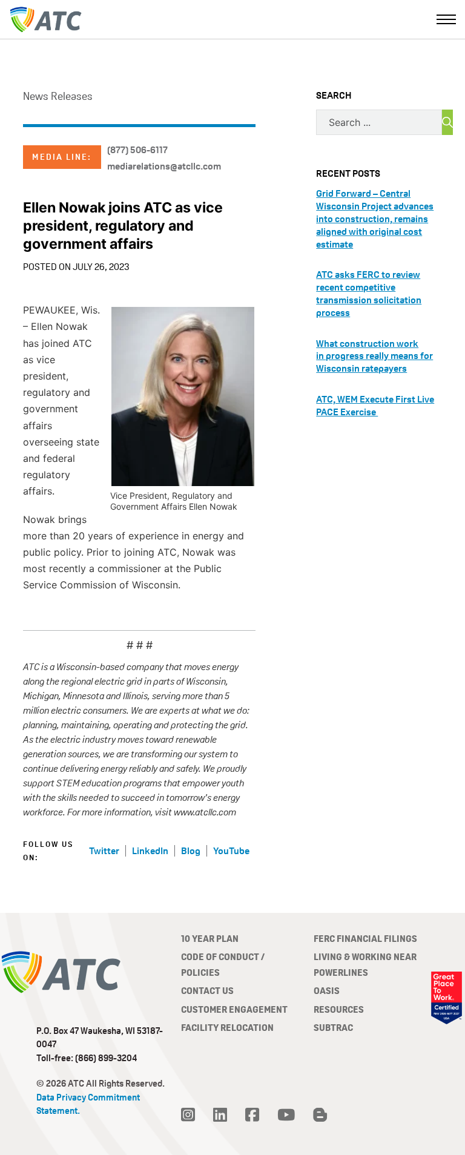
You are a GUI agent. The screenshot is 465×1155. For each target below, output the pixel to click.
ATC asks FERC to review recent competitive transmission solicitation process (368, 293)
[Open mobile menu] (446, 19)
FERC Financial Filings (365, 938)
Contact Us (207, 990)
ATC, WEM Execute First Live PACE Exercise (375, 405)
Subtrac (333, 1027)
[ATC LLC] (45, 19)
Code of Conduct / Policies (223, 964)
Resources (339, 1009)
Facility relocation (227, 1027)
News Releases (58, 96)
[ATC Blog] (320, 1115)
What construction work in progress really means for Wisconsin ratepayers (374, 356)
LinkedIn (150, 851)
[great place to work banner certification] (446, 998)
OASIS (327, 990)
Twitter (104, 851)
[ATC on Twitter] (188, 1115)
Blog (190, 851)
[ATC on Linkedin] (220, 1115)
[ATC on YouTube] (286, 1115)
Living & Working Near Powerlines (365, 964)
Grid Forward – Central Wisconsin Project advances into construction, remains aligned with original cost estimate (375, 218)
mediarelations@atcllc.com (164, 166)
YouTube (231, 851)
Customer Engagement (234, 1009)
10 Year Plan (210, 938)
